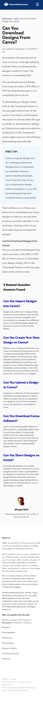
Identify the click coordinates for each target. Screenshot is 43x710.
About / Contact (9, 679)
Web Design (7, 19)
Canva (16, 19)
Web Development (10, 690)
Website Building (9, 688)
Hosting (21, 688)
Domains (23, 690)
